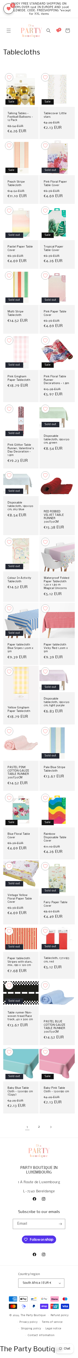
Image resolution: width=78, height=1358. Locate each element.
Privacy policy (28, 1322)
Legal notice (53, 1328)
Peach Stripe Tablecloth (16, 183)
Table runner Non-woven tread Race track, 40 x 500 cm (20, 1016)
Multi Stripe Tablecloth (15, 313)
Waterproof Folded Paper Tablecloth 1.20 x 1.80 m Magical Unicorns (56, 583)
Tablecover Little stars (55, 115)
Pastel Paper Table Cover (20, 248)
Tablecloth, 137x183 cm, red (56, 960)
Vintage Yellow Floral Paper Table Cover (20, 898)
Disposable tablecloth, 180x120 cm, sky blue (20, 506)
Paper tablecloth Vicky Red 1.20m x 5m (56, 648)
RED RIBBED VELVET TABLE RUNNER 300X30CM (54, 516)
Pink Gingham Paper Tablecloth (19, 378)
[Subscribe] (60, 1224)
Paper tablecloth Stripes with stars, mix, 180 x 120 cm (20, 962)
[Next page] (50, 1127)
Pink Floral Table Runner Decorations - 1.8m (56, 380)
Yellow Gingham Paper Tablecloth (19, 709)
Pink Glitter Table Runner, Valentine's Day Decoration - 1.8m (21, 450)
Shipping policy (31, 1328)
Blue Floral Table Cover (19, 836)
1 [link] (27, 1127)
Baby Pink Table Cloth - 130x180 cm (56, 1090)
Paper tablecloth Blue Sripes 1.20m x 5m (20, 648)
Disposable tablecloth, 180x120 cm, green (56, 439)
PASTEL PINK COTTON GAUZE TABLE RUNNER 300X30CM (18, 772)
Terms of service (52, 1322)
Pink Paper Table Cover (55, 313)
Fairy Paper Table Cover (55, 904)
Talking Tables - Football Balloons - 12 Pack (20, 117)
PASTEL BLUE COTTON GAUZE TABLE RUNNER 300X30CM (54, 1026)
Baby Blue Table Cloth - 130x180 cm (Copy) (20, 1091)
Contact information (41, 1335)
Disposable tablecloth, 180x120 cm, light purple (56, 702)
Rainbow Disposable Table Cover (55, 837)
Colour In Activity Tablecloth (19, 580)
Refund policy (60, 1315)
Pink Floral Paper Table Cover (55, 183)
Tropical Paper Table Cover (53, 248)
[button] (8, 30)
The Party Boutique (33, 1315)
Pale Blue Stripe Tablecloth (54, 769)
